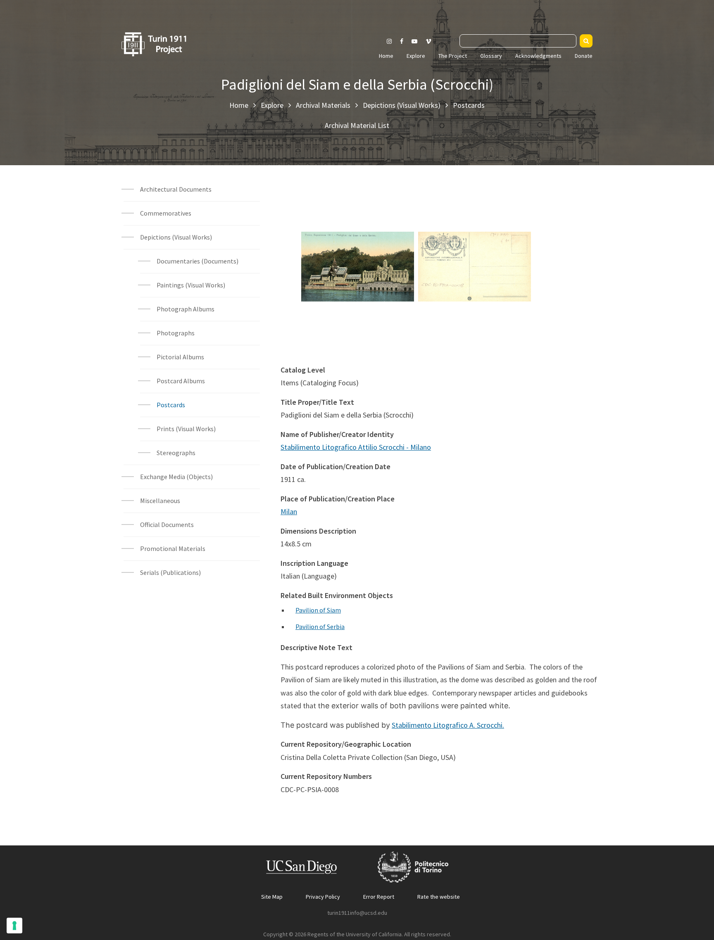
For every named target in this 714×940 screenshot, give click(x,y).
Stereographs (176, 453)
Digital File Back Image (474, 253)
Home (386, 55)
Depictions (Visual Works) (401, 105)
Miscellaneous (160, 500)
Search (450, 39)
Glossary (491, 55)
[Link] (368, 277)
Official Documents (167, 524)
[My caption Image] (347, 277)
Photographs (176, 333)
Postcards (469, 105)
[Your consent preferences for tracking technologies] (14, 925)
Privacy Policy (323, 896)
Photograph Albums (185, 309)
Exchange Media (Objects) (176, 476)
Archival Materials (323, 105)
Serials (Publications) (170, 572)
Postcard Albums (181, 381)
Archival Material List (357, 125)
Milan (289, 511)
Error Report (378, 896)
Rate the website (438, 896)
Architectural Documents (176, 189)
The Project (452, 55)
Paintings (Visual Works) (191, 285)
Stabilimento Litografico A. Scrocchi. (448, 725)
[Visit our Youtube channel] (414, 41)
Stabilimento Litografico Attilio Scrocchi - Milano (356, 447)
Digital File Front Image (358, 253)
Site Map (272, 896)
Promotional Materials (172, 548)
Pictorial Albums (180, 357)
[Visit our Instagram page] (389, 41)
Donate (584, 55)
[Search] (586, 40)
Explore (416, 55)
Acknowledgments (538, 55)
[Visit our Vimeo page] (431, 41)
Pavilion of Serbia (320, 626)
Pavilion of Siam (318, 610)
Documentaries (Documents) (197, 261)
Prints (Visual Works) (186, 429)
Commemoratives (165, 213)
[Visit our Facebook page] (401, 41)
